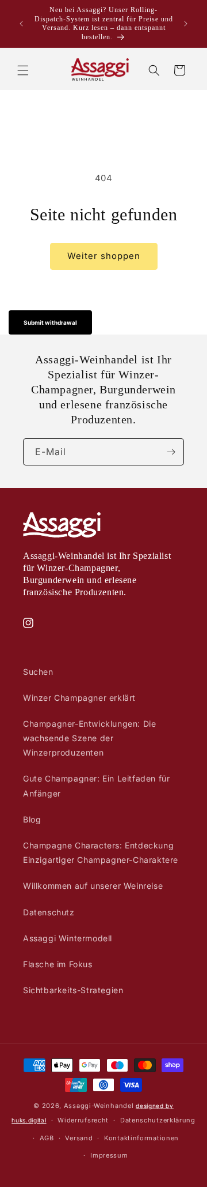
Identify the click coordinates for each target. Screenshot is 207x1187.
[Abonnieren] (170, 451)
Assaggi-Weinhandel (99, 1106)
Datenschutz (49, 912)
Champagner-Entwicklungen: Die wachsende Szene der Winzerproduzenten (89, 738)
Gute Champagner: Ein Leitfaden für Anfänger (96, 785)
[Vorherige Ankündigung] (21, 23)
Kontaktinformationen (141, 1138)
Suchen (38, 672)
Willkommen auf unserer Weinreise (93, 886)
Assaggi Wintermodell (67, 938)
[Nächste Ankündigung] (185, 23)
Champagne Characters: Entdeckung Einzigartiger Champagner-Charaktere (100, 852)
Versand (79, 1138)
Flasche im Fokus (58, 964)
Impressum (109, 1155)
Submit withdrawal (50, 322)
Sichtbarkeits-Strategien (73, 990)
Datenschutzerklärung (157, 1120)
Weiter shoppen (103, 255)
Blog (32, 819)
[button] (23, 70)
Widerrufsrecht (83, 1120)
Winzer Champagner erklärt (79, 698)
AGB (47, 1138)
